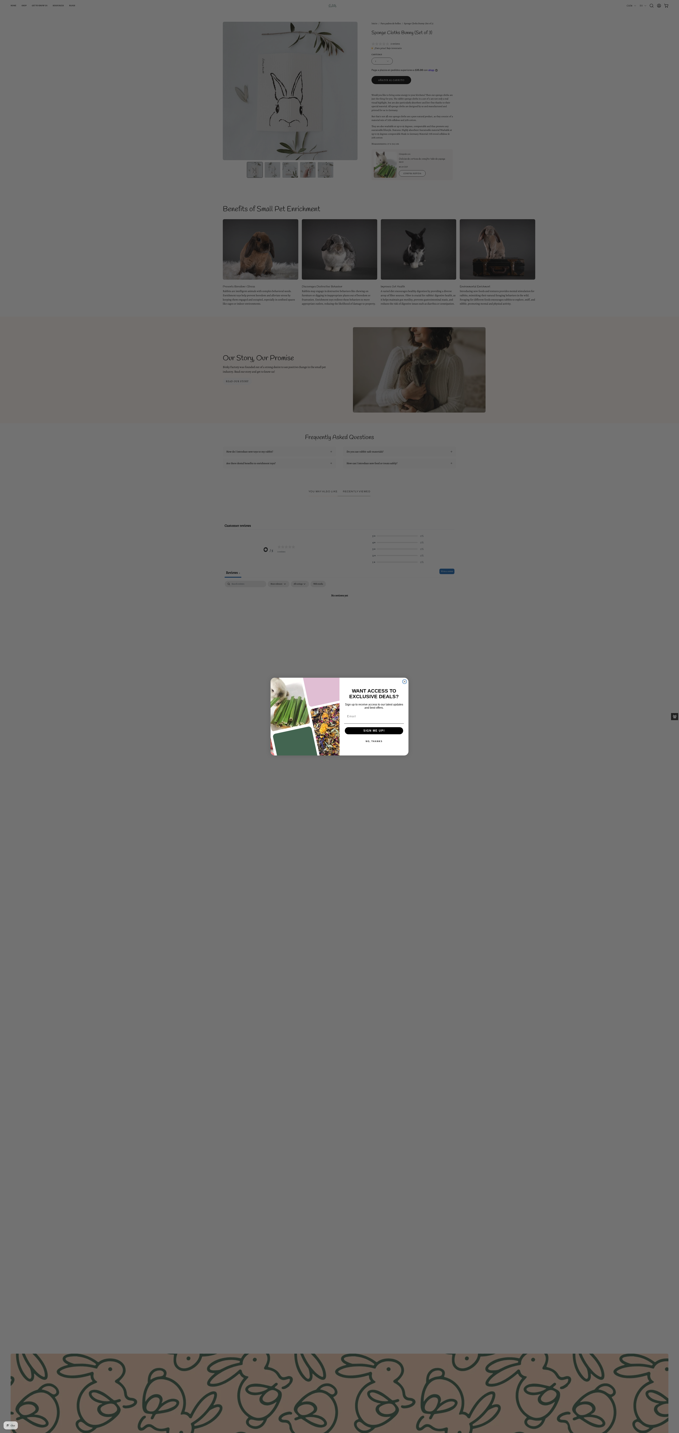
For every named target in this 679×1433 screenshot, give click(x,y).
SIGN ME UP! (374, 730)
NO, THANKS (374, 741)
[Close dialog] (404, 681)
